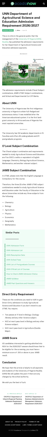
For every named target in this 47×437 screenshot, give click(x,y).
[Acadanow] (23, 3)
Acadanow (17, 430)
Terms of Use (34, 422)
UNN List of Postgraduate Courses (20, 265)
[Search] (44, 3)
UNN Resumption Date (15, 255)
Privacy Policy (21, 422)
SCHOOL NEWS (8, 30)
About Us (9, 422)
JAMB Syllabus (12, 279)
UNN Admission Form (15, 246)
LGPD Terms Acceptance (32, 425)
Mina (18, 30)
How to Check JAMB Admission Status (21, 274)
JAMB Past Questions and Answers (20, 283)
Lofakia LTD (34, 430)
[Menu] (3, 3)
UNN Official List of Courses (18, 269)
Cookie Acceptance (12, 425)
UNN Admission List (14, 250)
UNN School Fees (13, 260)
